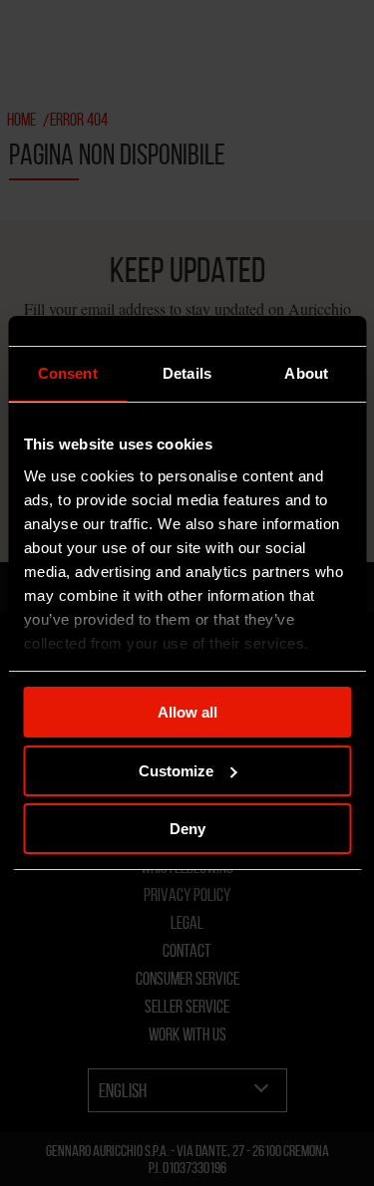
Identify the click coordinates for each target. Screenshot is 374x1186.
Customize (176, 770)
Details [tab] (187, 373)
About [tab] (306, 373)
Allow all (187, 712)
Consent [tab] (68, 373)
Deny (187, 828)
